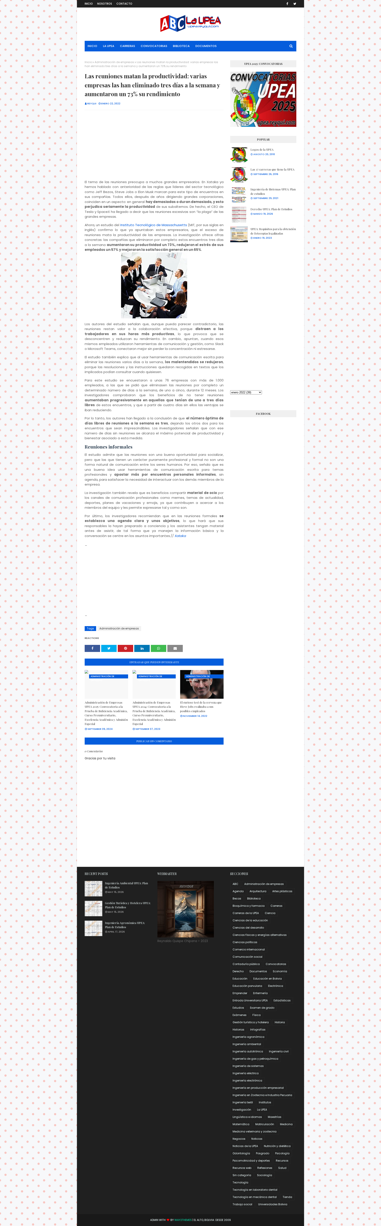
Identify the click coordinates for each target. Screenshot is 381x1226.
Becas (237, 898)
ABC (235, 884)
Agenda (238, 891)
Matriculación (264, 1124)
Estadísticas (282, 1000)
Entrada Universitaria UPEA (250, 1000)
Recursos (282, 1160)
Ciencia (270, 913)
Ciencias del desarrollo (248, 927)
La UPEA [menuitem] (108, 46)
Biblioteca (254, 898)
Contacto (124, 4)
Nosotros (104, 4)
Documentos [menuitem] (206, 46)
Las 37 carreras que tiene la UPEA (272, 169)
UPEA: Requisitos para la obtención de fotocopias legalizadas (273, 231)
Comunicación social (247, 957)
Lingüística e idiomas (247, 1117)
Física (256, 1015)
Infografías (257, 1029)
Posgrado (262, 1153)
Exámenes (240, 1015)
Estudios (238, 1008)
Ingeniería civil (279, 1051)
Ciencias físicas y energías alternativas (260, 935)
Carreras (276, 906)
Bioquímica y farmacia (249, 906)
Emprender (240, 993)
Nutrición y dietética (277, 1146)
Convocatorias (276, 964)
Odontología (241, 1153)
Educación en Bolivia (267, 978)
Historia (280, 1022)
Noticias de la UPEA (245, 1146)
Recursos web (242, 1168)
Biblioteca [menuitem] (181, 46)
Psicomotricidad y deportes (251, 1160)
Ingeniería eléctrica (246, 1073)
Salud (282, 1168)
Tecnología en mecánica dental (255, 1197)
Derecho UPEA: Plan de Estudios (271, 209)
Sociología (264, 1175)
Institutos (265, 1102)
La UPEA (262, 1109)
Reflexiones (264, 1168)
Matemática (241, 1124)
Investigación (242, 1109)
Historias (238, 1029)
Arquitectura (258, 891)
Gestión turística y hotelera (251, 1022)
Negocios (239, 1139)
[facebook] (287, 4)
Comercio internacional (249, 949)
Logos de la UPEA (261, 149)
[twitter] (294, 4)
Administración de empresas (114, 62)
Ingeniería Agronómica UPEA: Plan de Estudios (125, 925)
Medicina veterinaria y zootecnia (254, 1131)
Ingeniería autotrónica (248, 1051)
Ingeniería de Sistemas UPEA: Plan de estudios (273, 191)
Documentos (258, 971)
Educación (240, 978)
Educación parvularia (247, 986)
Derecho (238, 971)
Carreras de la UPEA (246, 913)
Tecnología (240, 1182)
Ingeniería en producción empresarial (258, 1088)
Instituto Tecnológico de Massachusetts (153, 225)
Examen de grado (262, 1008)
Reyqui (91, 103)
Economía (280, 971)
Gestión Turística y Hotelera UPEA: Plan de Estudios (128, 905)
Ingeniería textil (243, 1102)
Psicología (282, 1153)
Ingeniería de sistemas (248, 1066)
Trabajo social (242, 1204)
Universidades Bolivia (272, 1204)
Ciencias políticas (245, 942)
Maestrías (274, 1117)
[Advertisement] (154, 145)
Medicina (286, 1124)
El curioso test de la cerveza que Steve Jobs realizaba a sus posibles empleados (201, 706)
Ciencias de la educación (250, 920)
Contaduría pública (246, 964)
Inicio (89, 4)
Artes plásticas (282, 891)
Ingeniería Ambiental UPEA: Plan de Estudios (126, 885)
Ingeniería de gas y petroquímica (255, 1059)
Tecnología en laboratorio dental (255, 1190)
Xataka (180, 535)
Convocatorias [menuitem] (154, 46)
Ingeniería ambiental (247, 1044)
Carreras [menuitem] (127, 46)
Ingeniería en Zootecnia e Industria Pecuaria (262, 1095)
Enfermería (260, 993)
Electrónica (275, 986)
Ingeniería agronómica (248, 1037)
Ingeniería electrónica (247, 1080)
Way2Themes (183, 1220)
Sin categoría (242, 1175)
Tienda (287, 1197)
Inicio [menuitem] (92, 46)
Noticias (256, 1139)
